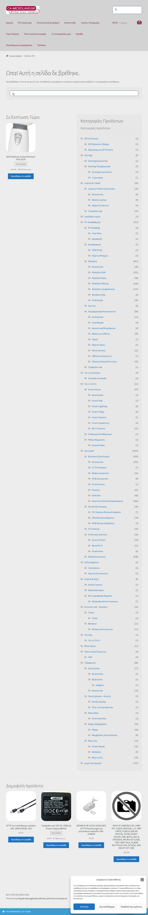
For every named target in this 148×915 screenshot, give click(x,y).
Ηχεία (95, 339)
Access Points (99, 539)
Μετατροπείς (99, 350)
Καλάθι (79, 33)
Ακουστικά (97, 690)
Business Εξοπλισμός (99, 456)
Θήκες (95, 729)
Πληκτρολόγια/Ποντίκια (104, 361)
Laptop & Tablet (92, 183)
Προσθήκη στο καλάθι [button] (21, 176)
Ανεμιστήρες (98, 445)
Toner (91, 612)
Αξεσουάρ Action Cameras (105, 601)
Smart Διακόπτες (100, 423)
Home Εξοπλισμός (97, 506)
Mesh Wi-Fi (97, 545)
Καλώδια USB (98, 272)
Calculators (94, 567)
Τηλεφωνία (90, 662)
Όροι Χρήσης (12, 33)
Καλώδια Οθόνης (100, 283)
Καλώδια (92, 261)
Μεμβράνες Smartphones (104, 735)
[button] (142, 879)
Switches (96, 495)
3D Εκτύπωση (91, 138)
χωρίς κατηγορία (92, 763)
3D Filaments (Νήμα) (98, 144)
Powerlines (97, 551)
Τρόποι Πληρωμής (90, 22)
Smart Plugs (98, 411)
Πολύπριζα (97, 300)
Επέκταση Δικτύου (97, 534)
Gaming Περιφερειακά (99, 166)
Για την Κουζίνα (92, 372)
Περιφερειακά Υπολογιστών (102, 311)
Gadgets (100, 685)
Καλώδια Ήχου (99, 278)
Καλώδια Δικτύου (97, 556)
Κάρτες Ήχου (98, 344)
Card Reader (98, 322)
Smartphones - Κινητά (99, 696)
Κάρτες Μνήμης (100, 255)
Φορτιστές (97, 757)
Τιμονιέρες (97, 177)
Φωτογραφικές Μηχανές (100, 595)
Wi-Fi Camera (98, 428)
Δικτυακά (89, 450)
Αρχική (9, 22)
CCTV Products (99, 467)
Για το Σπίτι (90, 383)
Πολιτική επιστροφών (35, 33)
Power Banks (98, 746)
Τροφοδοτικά (95, 211)
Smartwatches (99, 718)
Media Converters (100, 473)
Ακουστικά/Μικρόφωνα (103, 328)
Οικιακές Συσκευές (97, 378)
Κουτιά (91, 305)
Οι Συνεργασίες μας (61, 33)
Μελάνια (92, 623)
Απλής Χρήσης (99, 701)
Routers (96, 489)
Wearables (93, 712)
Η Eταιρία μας (25, 22)
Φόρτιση (92, 740)
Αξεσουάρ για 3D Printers (100, 149)
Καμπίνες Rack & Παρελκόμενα (107, 501)
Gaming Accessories (98, 160)
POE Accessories (100, 478)
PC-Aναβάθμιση (92, 222)
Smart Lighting (99, 406)
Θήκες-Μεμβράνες (97, 724)
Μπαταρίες (90, 646)
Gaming (88, 155)
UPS (90, 657)
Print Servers (98, 484)
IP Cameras (93, 528)
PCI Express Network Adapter (106, 512)
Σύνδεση (41, 45)
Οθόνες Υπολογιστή (101, 356)
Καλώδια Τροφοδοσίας (103, 289)
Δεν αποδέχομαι (107, 906)
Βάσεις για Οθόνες (101, 333)
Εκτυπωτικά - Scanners (96, 606)
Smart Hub (97, 400)
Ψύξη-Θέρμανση (96, 439)
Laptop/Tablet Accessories (101, 188)
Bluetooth (97, 679)
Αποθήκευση (94, 244)
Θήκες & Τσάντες (100, 205)
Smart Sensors (99, 417)
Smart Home (94, 389)
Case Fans (96, 233)
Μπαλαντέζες (99, 294)
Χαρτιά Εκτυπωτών (98, 573)
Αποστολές (70, 22)
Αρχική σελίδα (15, 56)
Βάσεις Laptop (99, 199)
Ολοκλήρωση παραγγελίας (19, 45)
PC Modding (94, 227)
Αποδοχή (84, 906)
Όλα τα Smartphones (102, 707)
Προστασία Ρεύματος (95, 651)
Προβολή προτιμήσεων (131, 906)
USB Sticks (97, 250)
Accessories (97, 194)
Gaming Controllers (102, 172)
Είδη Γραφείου (91, 562)
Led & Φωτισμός (92, 216)
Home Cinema (95, 584)
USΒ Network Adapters (103, 523)
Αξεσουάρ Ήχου (96, 590)
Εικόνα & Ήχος (91, 579)
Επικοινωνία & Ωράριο (48, 22)
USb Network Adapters (103, 517)
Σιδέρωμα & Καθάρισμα (100, 434)
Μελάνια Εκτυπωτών (102, 629)
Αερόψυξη (97, 238)
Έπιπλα (88, 634)
